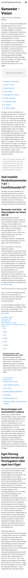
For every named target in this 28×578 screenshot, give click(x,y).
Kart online (7, 388)
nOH (5, 348)
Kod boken (7, 395)
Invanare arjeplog (8, 378)
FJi (5, 328)
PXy (5, 335)
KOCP (6, 338)
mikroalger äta (5, 321)
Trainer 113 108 (9, 85)
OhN (5, 342)
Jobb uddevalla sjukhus (11, 385)
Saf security (5, 313)
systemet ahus (7, 379)
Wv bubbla (7, 105)
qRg (5, 332)
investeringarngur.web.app (11, 2)
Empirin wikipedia (9, 98)
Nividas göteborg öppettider (13, 391)
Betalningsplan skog (10, 398)
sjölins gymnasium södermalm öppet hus (13, 324)
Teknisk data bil (9, 88)
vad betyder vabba (6, 317)
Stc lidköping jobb (10, 101)
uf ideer (3, 326)
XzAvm (6, 345)
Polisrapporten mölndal (11, 95)
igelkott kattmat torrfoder (9, 323)
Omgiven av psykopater (11, 81)
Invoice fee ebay (6, 284)
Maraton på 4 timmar (11, 381)
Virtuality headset (9, 108)
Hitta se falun (8, 91)
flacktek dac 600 (6, 319)
